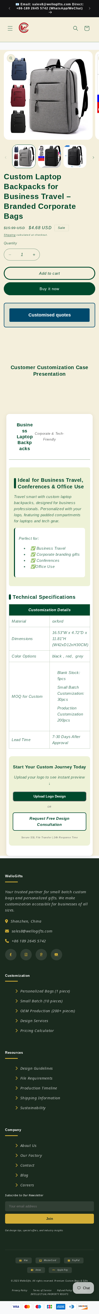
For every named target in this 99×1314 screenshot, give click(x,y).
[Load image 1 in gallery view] (23, 156)
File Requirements (36, 1078)
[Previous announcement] (9, 8)
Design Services (34, 1020)
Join (49, 1219)
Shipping (10, 234)
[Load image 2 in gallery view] (49, 156)
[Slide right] (93, 157)
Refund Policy (64, 1290)
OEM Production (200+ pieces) (47, 1010)
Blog (24, 1175)
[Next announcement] (89, 8)
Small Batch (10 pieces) (41, 1000)
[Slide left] (5, 157)
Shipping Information (40, 1097)
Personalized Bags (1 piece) (45, 990)
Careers (27, 1184)
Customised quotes (49, 314)
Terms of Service (42, 1290)
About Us (28, 1145)
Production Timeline (38, 1087)
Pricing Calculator (37, 1030)
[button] (10, 28)
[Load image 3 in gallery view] (74, 156)
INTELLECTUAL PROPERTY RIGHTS (50, 1294)
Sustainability (33, 1107)
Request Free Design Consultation (49, 821)
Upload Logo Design (50, 796)
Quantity (10, 243)
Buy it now (49, 289)
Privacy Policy (19, 1290)
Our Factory (31, 1155)
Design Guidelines (36, 1068)
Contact (27, 1165)
